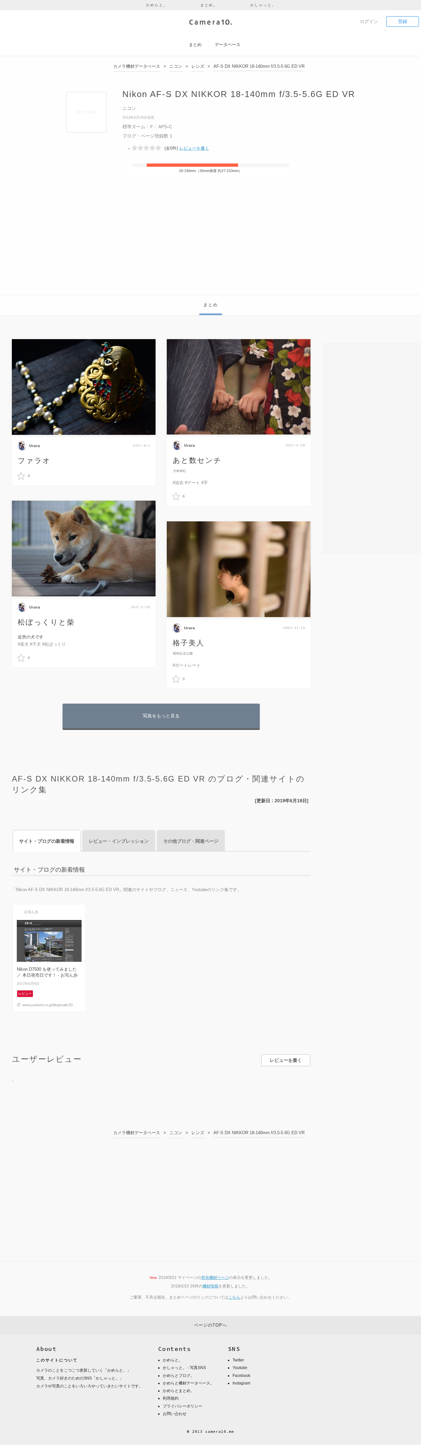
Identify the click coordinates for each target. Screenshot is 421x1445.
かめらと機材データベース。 (188, 1383)
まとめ (210, 304)
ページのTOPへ (210, 1325)
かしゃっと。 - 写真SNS (184, 1367)
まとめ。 (209, 5)
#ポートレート (187, 665)
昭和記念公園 (183, 653)
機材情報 (210, 1286)
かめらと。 (157, 5)
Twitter (238, 1360)
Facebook (241, 1375)
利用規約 (171, 1398)
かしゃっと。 (263, 5)
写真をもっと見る (161, 715)
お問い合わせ (174, 1413)
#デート (192, 482)
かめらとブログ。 (178, 1375)
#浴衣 (178, 482)
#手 (204, 482)
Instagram (241, 1383)
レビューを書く (194, 148)
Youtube (240, 1367)
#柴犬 (23, 644)
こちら (234, 1297)
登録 (402, 21)
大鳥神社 (179, 471)
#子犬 (35, 644)
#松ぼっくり (54, 644)
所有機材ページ (215, 1277)
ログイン (369, 21)
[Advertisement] (210, 245)
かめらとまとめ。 (178, 1390)
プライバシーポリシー (182, 1406)
